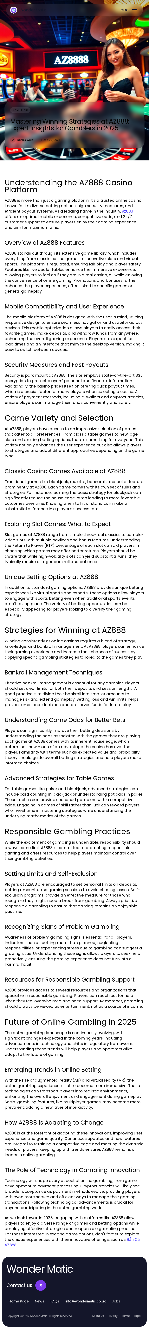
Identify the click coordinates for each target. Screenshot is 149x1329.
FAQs (54, 1301)
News (39, 1301)
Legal (137, 1316)
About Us (98, 1316)
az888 (127, 211)
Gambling (20, 110)
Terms (125, 1316)
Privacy (113, 1316)
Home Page (19, 1301)
